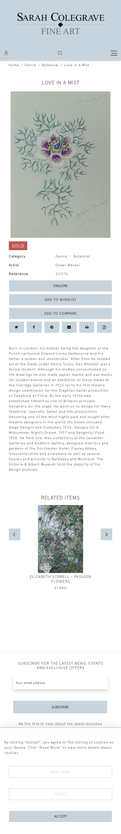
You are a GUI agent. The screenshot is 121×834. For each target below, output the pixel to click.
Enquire (60, 286)
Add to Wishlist (60, 300)
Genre (30, 65)
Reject (61, 794)
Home (14, 65)
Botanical (50, 65)
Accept (60, 816)
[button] (60, 53)
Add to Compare (60, 313)
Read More (60, 772)
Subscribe (60, 707)
